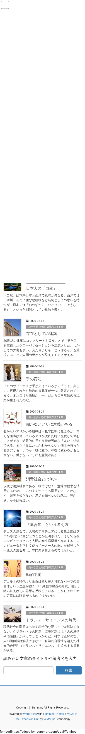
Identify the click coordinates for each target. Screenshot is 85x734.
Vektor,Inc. (50, 719)
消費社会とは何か (41, 479)
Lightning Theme (53, 714)
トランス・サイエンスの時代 (51, 620)
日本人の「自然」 (41, 288)
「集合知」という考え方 (47, 525)
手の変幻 (33, 379)
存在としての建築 (41, 334)
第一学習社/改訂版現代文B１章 (46, 326)
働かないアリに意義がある (49, 424)
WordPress (30, 714)
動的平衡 (33, 575)
